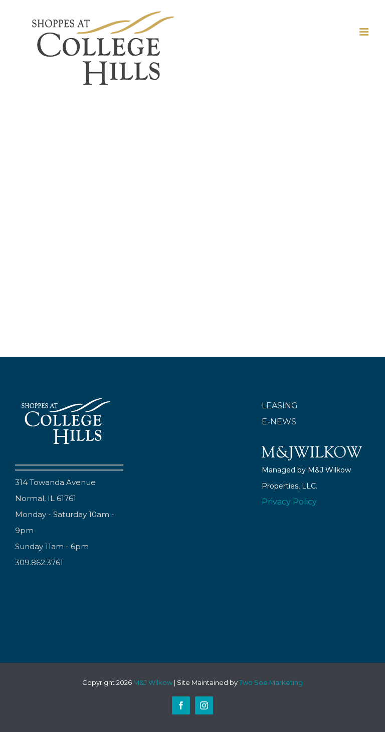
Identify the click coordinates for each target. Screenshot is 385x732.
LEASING (280, 405)
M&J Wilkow (152, 682)
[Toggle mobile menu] (364, 32)
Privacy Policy (289, 502)
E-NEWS (279, 421)
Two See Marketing (271, 682)
